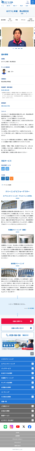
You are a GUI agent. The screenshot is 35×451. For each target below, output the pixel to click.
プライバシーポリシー (17, 439)
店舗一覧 (4, 401)
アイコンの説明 (7, 185)
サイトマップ (17, 442)
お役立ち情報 (5, 411)
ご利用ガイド (5, 406)
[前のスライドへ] (1, 37)
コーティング (5, 392)
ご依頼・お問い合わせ (31, 19)
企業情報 (17, 436)
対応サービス (10, 19)
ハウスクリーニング (7, 359)
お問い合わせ (17, 445)
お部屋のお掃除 (6, 387)
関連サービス (5, 416)
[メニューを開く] (33, 2)
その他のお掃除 (6, 397)
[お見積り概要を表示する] (27, 2)
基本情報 (3, 20)
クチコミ (23, 20)
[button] (13, 48)
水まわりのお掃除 (6, 373)
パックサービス (6, 368)
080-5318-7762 (5, 106)
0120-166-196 (5, 90)
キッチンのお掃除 (6, 383)
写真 (16, 20)
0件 (22, 13)
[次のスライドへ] (34, 37)
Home (17, 432)
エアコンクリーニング (8, 364)
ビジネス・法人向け (7, 420)
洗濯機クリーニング (7, 378)
